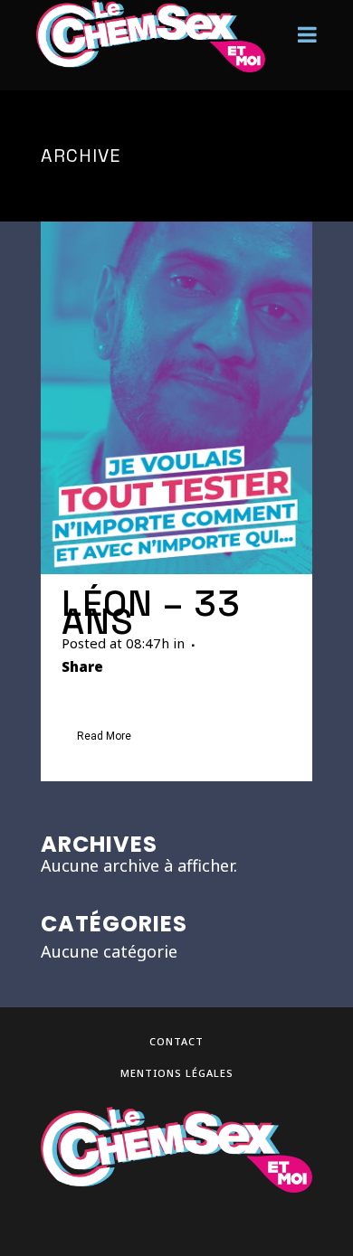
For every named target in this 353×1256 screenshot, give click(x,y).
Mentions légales (177, 1073)
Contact (176, 1041)
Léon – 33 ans (151, 613)
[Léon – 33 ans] (176, 398)
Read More (104, 736)
